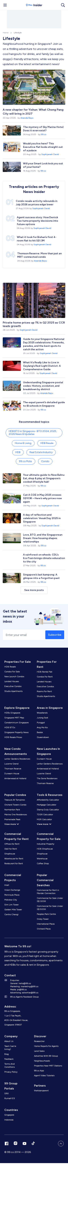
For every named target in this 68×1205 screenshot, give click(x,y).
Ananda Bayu (26, 118)
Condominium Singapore (16, 722)
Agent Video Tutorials (44, 1075)
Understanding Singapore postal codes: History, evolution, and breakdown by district (43, 386)
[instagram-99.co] (15, 1143)
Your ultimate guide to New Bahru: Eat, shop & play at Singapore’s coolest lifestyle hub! (44, 478)
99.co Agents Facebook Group (24, 997)
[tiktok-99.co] (33, 1143)
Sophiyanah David (50, 154)
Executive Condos (12, 686)
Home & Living (23, 443)
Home (6, 32)
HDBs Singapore (12, 713)
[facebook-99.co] (6, 1143)
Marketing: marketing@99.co (24, 986)
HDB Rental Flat (44, 672)
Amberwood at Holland (15, 778)
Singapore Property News (16, 732)
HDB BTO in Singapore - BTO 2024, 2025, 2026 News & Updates (33, 433)
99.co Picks (25, 461)
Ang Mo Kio (42, 727)
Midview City (10, 899)
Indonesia (8, 1119)
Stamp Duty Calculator (48, 809)
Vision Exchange (12, 890)
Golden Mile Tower (13, 909)
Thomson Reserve (12, 768)
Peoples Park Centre (46, 914)
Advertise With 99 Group (46, 1056)
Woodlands (42, 713)
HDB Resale (46, 443)
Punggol (41, 722)
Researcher (39, 1041)
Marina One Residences (15, 814)
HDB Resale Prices (13, 737)
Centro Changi (11, 914)
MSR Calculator (44, 819)
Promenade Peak (12, 819)
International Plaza (46, 924)
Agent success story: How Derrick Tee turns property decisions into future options (37, 221)
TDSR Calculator (45, 814)
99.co (43, 134)
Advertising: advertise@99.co (24, 992)
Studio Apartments (13, 691)
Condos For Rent (45, 676)
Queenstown (43, 737)
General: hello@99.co (20, 983)
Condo (45, 461)
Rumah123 (9, 1098)
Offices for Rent (11, 844)
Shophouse (9, 853)
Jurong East (42, 717)
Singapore (9, 1115)
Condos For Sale (12, 671)
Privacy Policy (10, 1072)
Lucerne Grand (11, 763)
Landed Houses (11, 681)
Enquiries (14, 980)
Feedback (8, 1059)
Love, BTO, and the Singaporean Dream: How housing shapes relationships (42, 538)
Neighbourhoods (42, 1061)
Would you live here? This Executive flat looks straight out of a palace (43, 147)
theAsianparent (41, 1090)
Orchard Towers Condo (15, 804)
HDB (17, 452)
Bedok (40, 732)
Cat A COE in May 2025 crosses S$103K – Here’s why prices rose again (42, 498)
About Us (8, 1041)
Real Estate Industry (41, 452)
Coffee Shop (43, 863)
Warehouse (42, 858)
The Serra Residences (47, 778)
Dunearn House (11, 773)
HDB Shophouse (45, 849)
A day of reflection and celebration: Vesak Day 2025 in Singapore (42, 518)
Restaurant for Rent (13, 863)
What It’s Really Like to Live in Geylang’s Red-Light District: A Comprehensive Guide (42, 366)
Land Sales (39, 1051)
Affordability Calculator (48, 800)
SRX (6, 1093)
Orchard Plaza (44, 929)
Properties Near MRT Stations (48, 1065)
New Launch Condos (14, 676)
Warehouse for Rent (13, 858)
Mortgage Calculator (46, 804)
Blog (6, 1054)
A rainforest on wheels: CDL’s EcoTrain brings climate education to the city (44, 558)
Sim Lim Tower (11, 904)
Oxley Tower (43, 919)
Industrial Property (45, 844)
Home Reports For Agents (46, 1046)
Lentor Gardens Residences (17, 759)
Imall (6, 885)
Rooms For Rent (44, 691)
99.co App (39, 1070)
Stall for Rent (10, 849)
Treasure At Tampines (14, 800)
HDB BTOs (9, 727)
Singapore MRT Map (14, 717)
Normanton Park (12, 809)
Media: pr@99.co (18, 989)
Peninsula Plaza (11, 895)
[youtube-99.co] (24, 1143)
